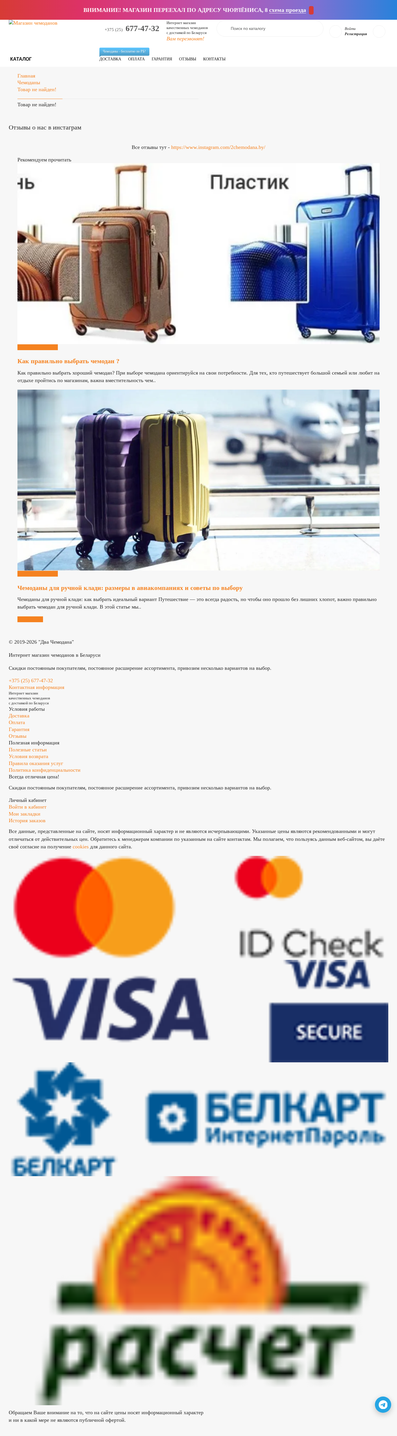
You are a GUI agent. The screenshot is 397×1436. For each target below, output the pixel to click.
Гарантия (162, 59)
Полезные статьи (28, 750)
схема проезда (287, 10)
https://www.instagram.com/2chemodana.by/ (218, 147)
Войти (350, 28)
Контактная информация (36, 687)
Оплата (136, 59)
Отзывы (187, 59)
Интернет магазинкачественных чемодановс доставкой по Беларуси (187, 28)
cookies (81, 847)
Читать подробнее (37, 347)
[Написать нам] (383, 1405)
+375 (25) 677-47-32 (31, 680)
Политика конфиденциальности (45, 770)
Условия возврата (28, 756)
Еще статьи (30, 619)
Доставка (112, 56)
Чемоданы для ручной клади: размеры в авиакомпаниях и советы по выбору (130, 587)
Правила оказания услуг (36, 763)
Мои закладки (24, 814)
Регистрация (356, 34)
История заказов (27, 820)
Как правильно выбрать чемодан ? (68, 361)
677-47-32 (132, 28)
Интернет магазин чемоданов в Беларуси (55, 655)
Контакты (214, 59)
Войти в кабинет (28, 807)
